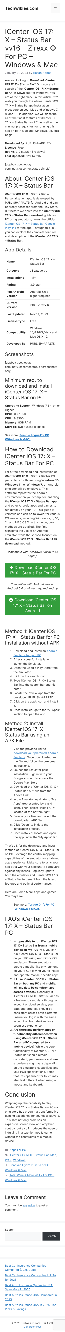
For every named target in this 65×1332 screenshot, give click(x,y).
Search (9, 1229)
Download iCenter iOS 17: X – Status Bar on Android (34, 605)
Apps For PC (18, 1150)
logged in (29, 1205)
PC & (8, 1160)
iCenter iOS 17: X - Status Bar (29, 1155)
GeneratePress (33, 1326)
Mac (53, 1155)
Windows (19, 1160)
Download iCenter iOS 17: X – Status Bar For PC (32, 570)
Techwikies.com (21, 8)
